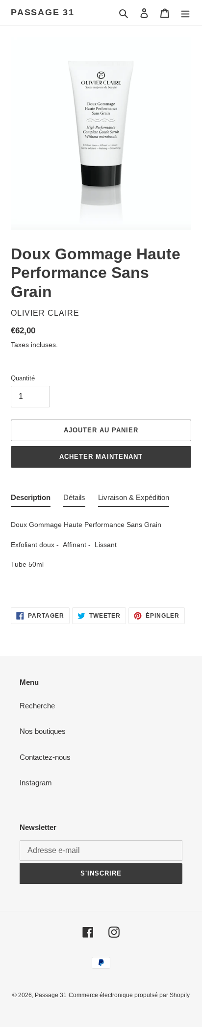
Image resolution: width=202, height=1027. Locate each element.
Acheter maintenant (101, 456)
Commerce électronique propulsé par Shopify (129, 995)
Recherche (37, 705)
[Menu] (185, 13)
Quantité (23, 378)
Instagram (36, 782)
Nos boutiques (43, 731)
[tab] (30, 499)
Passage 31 (43, 12)
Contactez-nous (45, 757)
